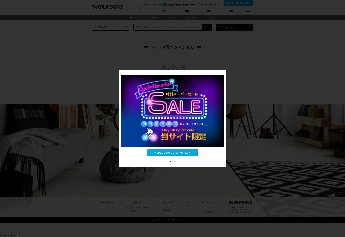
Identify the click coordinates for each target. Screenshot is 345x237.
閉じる (173, 161)
